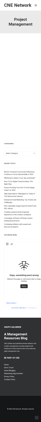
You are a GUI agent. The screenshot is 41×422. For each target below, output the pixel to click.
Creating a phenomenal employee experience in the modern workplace (17, 213)
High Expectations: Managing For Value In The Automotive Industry (19, 195)
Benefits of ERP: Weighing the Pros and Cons (19, 48)
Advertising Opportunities (13, 373)
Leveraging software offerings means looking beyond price (18, 219)
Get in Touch (9, 368)
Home (6, 365)
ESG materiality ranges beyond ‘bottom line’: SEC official (20, 207)
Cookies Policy (9, 379)
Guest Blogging (9, 371)
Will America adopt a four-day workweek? (19, 178)
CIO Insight (25, 107)
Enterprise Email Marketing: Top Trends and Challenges (20, 201)
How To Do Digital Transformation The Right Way (18, 182)
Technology (15, 53)
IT (10, 53)
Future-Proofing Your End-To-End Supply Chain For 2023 (19, 189)
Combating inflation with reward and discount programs (17, 225)
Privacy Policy (9, 377)
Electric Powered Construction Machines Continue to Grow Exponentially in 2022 (19, 173)
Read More (15, 111)
